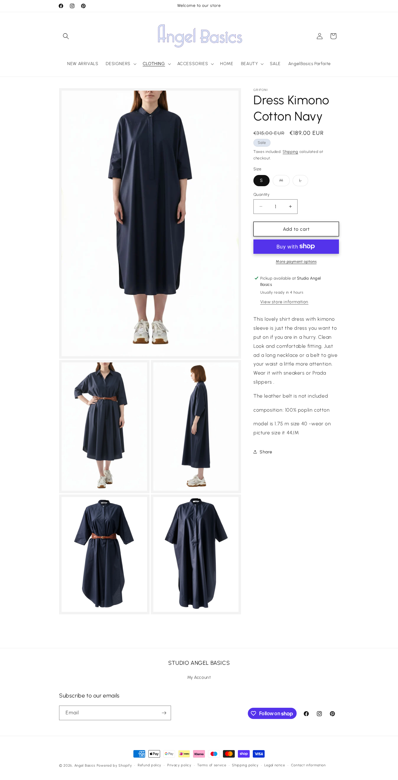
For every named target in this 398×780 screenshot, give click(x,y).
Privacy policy (179, 765)
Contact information (308, 765)
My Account (199, 677)
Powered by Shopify (114, 765)
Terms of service (211, 765)
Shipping (290, 151)
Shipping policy (245, 765)
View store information (284, 302)
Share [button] (266, 452)
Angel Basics (84, 765)
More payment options (296, 261)
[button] (66, 36)
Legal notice (274, 765)
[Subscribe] (164, 713)
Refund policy (149, 765)
